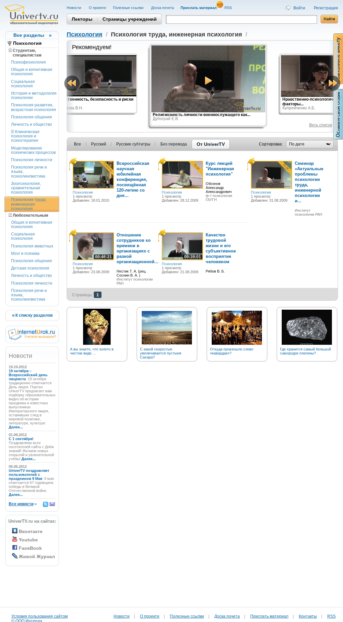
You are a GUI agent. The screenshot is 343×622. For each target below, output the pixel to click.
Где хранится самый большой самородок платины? (305, 351)
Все (77, 144)
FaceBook (30, 548)
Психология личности (31, 160)
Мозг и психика (25, 253)
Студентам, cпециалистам (25, 53)
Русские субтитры (133, 144)
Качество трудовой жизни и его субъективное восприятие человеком (221, 248)
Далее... (16, 427)
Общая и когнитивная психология (31, 71)
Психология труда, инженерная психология (29, 204)
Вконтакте (31, 531)
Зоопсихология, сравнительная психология (26, 188)
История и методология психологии (34, 95)
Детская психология (30, 268)
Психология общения (31, 117)
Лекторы (82, 19)
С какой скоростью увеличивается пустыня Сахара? (160, 353)
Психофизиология (28, 62)
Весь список (320, 125)
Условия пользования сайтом (39, 616)
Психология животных (32, 246)
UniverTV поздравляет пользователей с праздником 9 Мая (29, 475)
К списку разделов (33, 315)
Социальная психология (23, 83)
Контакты (308, 616)
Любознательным (30, 215)
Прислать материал (269, 616)
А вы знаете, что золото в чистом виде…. (92, 351)
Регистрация (326, 8)
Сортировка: (271, 144)
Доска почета (162, 8)
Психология (27, 43)
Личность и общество (31, 124)
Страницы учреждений (129, 19)
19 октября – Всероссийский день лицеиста (28, 375)
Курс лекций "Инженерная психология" (220, 169)
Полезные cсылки (128, 8)
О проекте (97, 8)
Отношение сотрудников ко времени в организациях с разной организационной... (137, 248)
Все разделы (28, 35)
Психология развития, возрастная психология (33, 107)
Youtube (28, 539)
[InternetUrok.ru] (32, 338)
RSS (228, 8)
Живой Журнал (37, 556)
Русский (98, 144)
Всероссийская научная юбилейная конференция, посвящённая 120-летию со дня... (133, 179)
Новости (74, 8)
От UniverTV (211, 144)
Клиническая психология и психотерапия (25, 136)
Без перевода (173, 144)
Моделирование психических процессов (33, 150)
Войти (299, 8)
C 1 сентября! (22, 439)
